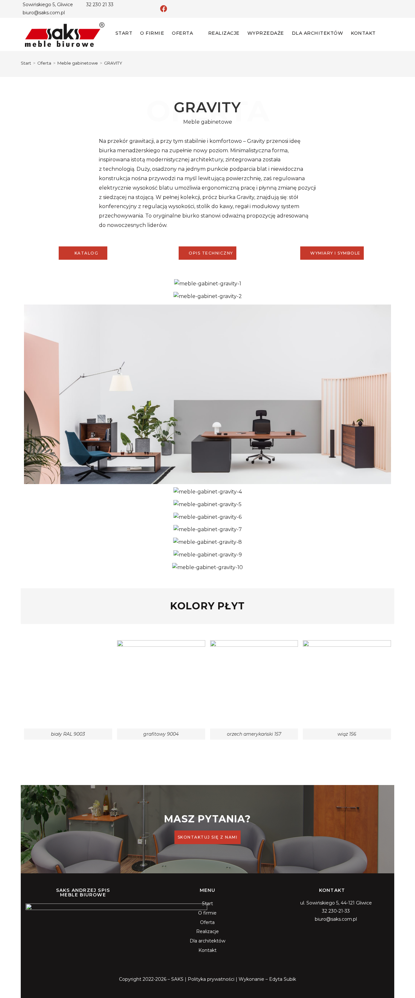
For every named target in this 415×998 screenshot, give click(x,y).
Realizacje (207, 931)
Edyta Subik (282, 979)
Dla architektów (207, 941)
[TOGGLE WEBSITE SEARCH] (385, 33)
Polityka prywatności (211, 979)
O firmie (207, 913)
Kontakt (207, 950)
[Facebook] (163, 8)
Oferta (207, 922)
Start (207, 903)
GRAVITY (113, 63)
